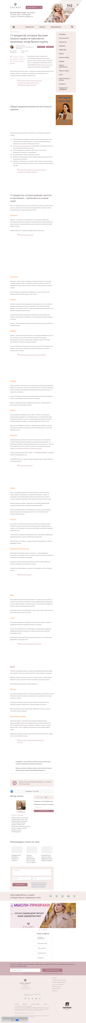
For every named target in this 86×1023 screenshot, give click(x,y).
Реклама (45, 1004)
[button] (39, 929)
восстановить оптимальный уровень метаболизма (28, 448)
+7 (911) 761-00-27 (31, 1017)
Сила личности (64, 38)
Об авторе (21, 811)
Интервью (62, 34)
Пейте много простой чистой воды (22, 146)
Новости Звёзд (64, 57)
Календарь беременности (41, 938)
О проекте (62, 84)
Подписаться (50, 46)
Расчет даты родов (42, 943)
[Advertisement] (32, 122)
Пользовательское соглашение (59, 980)
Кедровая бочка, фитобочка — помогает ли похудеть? (16, 858)
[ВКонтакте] (50, 896)
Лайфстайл (62, 50)
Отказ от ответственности (58, 984)
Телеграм (35, 791)
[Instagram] (62, 896)
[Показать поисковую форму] (72, 27)
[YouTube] (68, 896)
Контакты (17, 1004)
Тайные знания (64, 70)
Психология (29, 27)
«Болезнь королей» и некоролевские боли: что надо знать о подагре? (31, 859)
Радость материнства (63, 66)
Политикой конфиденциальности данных (53, 973)
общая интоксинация (46, 64)
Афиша (61, 53)
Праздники (40, 957)
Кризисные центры (56, 988)
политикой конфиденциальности (38, 883)
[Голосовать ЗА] (38, 797)
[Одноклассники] (56, 896)
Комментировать (20, 884)
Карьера (61, 61)
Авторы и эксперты (35, 1004)
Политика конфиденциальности (59, 982)
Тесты (61, 74)
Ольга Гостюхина (20, 45)
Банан (12, 666)
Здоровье (62, 46)
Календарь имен (42, 953)
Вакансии (25, 1004)
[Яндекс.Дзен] (74, 896)
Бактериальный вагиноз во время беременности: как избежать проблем (47, 858)
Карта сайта (54, 990)
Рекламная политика (56, 986)
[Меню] (14, 27)
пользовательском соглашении (38, 886)
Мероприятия (56, 27)
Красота (42, 27)
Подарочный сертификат (63, 88)
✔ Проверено (41, 46)
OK (17, 1020)
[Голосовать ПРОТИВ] (41, 797)
